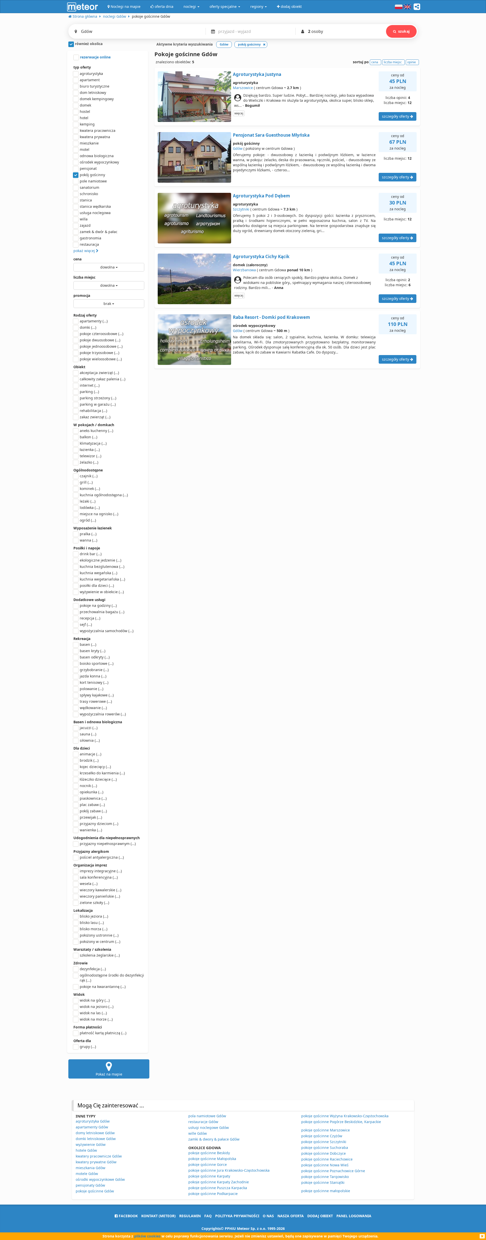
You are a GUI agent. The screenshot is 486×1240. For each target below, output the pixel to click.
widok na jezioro (96, 1006)
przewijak (91, 817)
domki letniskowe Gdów (96, 1138)
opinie (411, 62)
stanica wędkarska (95, 206)
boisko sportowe (96, 663)
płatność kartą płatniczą (103, 1032)
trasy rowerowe (96, 701)
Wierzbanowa (244, 269)
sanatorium (89, 187)
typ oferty (82, 67)
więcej (238, 113)
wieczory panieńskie (100, 896)
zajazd (85, 225)
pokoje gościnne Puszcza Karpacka (217, 1187)
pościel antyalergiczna (102, 857)
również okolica (88, 43)
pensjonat (88, 168)
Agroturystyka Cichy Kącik (261, 256)
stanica (86, 200)
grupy (88, 1046)
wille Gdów (197, 1133)
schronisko (89, 193)
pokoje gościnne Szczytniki (323, 1141)
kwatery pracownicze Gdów (99, 1156)
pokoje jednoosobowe (101, 346)
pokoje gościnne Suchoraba (324, 1147)
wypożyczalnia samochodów (106, 630)
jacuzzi (88, 727)
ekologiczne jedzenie (100, 560)
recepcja (90, 618)
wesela (88, 883)
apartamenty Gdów (92, 1127)
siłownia (90, 740)
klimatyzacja (93, 443)
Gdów (237, 148)
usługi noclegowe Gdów (208, 1127)
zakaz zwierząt (95, 417)
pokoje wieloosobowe (101, 359)
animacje (90, 754)
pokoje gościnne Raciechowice (327, 1159)
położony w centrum (100, 941)
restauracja (89, 244)
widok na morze (96, 1019)
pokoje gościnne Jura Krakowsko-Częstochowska (229, 1170)
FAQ (208, 1215)
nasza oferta (290, 1215)
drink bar (91, 553)
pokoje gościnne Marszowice (325, 1130)
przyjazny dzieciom (99, 823)
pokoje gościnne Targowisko (325, 1176)
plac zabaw (92, 804)
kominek (90, 488)
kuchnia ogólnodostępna (104, 494)
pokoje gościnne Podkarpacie (213, 1193)
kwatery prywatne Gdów (96, 1162)
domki (88, 327)
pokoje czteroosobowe (101, 333)
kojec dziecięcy (95, 766)
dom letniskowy (93, 92)
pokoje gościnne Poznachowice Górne (333, 1170)
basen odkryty (95, 657)
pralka (88, 533)
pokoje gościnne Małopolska (212, 1158)
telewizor (90, 455)
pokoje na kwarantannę (103, 986)
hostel (85, 111)
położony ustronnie (99, 935)
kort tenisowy (94, 682)
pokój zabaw (93, 811)
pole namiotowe (93, 181)
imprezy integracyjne (101, 871)
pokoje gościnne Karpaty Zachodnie (218, 1182)
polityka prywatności (237, 1215)
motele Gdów (87, 1173)
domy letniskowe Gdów (95, 1132)
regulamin (190, 1215)
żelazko (89, 462)
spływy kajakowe (97, 695)
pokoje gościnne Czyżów (321, 1135)
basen (88, 644)
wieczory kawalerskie (100, 889)
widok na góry (95, 1000)
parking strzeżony (98, 398)
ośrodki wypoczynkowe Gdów (100, 1179)
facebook (128, 1215)
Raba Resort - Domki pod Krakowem (271, 317)
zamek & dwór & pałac (98, 231)
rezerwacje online (95, 57)
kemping (87, 124)
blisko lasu (92, 922)
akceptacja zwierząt (99, 372)
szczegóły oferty (396, 116)
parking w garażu (98, 404)
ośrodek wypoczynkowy (99, 162)
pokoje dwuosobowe (100, 340)
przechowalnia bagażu (102, 611)
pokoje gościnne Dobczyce (323, 1153)
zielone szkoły (94, 902)
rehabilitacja (93, 410)
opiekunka (91, 792)
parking (89, 391)
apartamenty (94, 321)
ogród (88, 520)
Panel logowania (353, 1215)
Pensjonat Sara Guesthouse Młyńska (271, 135)
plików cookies (147, 1236)
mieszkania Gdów (90, 1167)
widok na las (93, 1012)
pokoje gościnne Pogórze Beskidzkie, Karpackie (341, 1121)
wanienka (91, 830)
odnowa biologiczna (97, 155)
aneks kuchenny (96, 430)
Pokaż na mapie (109, 1074)
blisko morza (93, 928)
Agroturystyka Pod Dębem (261, 196)
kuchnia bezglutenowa (102, 566)
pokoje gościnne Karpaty (209, 1176)
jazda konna (93, 676)
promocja (81, 295)
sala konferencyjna (99, 877)
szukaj (404, 31)
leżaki (87, 501)
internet (89, 385)
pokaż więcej (84, 250)
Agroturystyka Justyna (257, 74)
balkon (88, 437)
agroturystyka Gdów (93, 1121)
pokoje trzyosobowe (99, 352)
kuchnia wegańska (98, 572)
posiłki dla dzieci (97, 585)
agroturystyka (91, 73)
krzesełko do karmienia (102, 773)
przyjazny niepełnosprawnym (108, 843)
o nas (268, 1215)
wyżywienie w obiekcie (102, 591)
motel (84, 149)
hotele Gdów (86, 1150)
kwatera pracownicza (97, 130)
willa (84, 219)
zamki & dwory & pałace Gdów (213, 1139)
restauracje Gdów (203, 1121)
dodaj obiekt (320, 1215)
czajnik (88, 475)
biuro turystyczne (94, 86)
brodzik (89, 760)
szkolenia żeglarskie (100, 955)
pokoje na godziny (98, 605)
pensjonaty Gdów (90, 1185)
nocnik (88, 785)
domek (85, 105)
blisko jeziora (94, 916)
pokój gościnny (92, 174)
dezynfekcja (93, 968)
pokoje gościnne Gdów (95, 1191)
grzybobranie (94, 669)
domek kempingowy (97, 98)
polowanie (91, 688)
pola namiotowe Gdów (207, 1115)
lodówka (90, 507)
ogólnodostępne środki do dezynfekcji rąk (112, 978)
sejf (86, 624)
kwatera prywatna (95, 136)
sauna (88, 734)
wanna (88, 540)
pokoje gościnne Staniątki (323, 1182)
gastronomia (90, 238)
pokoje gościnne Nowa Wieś (325, 1165)
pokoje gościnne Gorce (207, 1164)
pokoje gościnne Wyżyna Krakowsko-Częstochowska (345, 1115)
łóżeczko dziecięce (98, 779)
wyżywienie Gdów (91, 1144)
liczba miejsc (84, 277)
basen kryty (92, 650)
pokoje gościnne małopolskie (325, 1190)
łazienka (90, 449)
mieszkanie (89, 143)
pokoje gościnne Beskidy (209, 1152)
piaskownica (93, 798)
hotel (84, 117)
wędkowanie (93, 707)
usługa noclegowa (95, 212)
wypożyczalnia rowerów (103, 714)
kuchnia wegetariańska (102, 579)
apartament (90, 79)
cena (77, 259)
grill (86, 482)
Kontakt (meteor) (158, 1215)
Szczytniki (241, 209)
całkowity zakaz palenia (102, 379)
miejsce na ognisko (99, 513)
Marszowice (243, 87)
